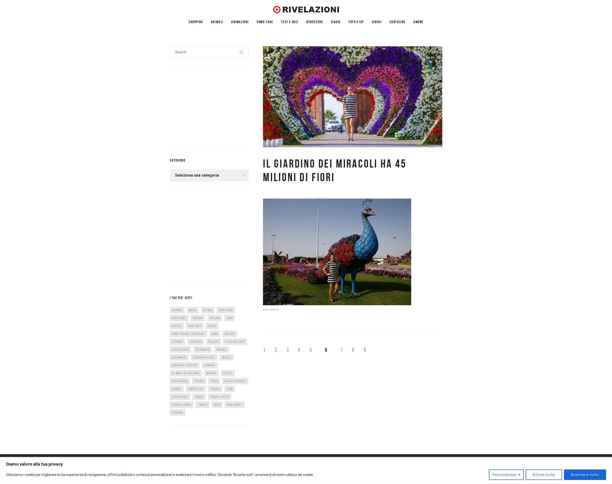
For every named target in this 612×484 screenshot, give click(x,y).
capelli (176, 326)
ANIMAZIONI (240, 22)
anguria (177, 310)
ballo (192, 310)
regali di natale (235, 381)
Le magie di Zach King (185, 373)
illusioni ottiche (204, 357)
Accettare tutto (585, 475)
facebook (195, 341)
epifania (177, 341)
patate (227, 373)
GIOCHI (377, 22)
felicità (213, 341)
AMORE (418, 22)
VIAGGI (336, 22)
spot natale (180, 397)
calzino (215, 318)
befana (207, 310)
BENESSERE (314, 22)
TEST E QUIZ (289, 22)
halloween (179, 357)
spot (230, 389)
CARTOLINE (397, 22)
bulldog (198, 318)
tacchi (199, 397)
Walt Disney (234, 404)
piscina (199, 381)
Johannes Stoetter (184, 365)
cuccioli (230, 334)
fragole (222, 349)
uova (217, 404)
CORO (215, 334)
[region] (306, 470)
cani (229, 318)
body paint (179, 318)
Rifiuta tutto (544, 475)
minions (211, 373)
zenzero (177, 412)
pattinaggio (179, 381)
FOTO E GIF (356, 22)
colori (212, 326)
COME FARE (265, 22)
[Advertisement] (205, 107)
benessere (226, 310)
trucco (202, 404)
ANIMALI (217, 22)
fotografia (203, 349)
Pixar (214, 381)
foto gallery (180, 349)
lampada (209, 365)
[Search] (242, 52)
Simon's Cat (195, 389)
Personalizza (505, 475)
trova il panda (181, 404)
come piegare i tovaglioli (188, 334)
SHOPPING (196, 22)
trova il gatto (219, 397)
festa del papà (235, 341)
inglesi (226, 357)
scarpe (176, 389)
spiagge (215, 389)
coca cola (194, 326)
